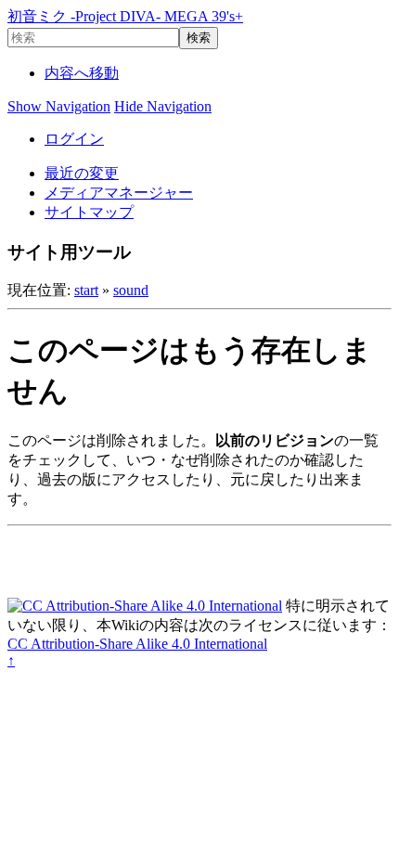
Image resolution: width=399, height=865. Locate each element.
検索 (199, 38)
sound (130, 290)
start (86, 290)
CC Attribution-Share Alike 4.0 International (137, 644)
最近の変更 (82, 173)
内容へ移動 (82, 73)
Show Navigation (58, 106)
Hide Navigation (163, 106)
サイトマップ (89, 212)
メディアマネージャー (119, 192)
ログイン (74, 139)
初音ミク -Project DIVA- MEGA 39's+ (125, 16)
